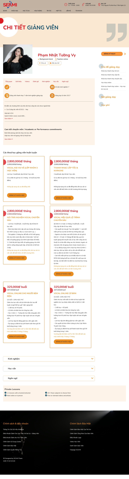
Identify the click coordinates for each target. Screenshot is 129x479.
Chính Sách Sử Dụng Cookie (12, 442)
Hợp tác (59, 11)
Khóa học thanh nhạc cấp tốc (110, 75)
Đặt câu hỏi (55, 63)
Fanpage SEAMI (75, 450)
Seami (5, 11)
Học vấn (56, 81)
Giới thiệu (18, 81)
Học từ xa (26, 11)
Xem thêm (8, 119)
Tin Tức (49, 11)
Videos (27, 81)
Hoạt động (38, 11)
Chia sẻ (43, 63)
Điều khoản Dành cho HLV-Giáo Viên (15, 438)
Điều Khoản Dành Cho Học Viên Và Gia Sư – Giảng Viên (21, 433)
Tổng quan (8, 81)
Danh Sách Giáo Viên (76, 446)
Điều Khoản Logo (75, 438)
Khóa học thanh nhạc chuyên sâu (111, 79)
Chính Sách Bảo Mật (9, 446)
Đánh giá (36, 81)
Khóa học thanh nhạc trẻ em (110, 71)
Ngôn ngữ (65, 81)
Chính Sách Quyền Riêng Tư (12, 450)
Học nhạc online (106, 83)
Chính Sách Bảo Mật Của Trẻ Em (80, 429)
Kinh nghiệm (46, 81)
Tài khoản (78, 11)
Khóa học (15, 11)
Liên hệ (68, 11)
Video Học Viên (75, 442)
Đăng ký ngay (109, 54)
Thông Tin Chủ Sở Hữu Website (13, 429)
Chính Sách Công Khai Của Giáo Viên (81, 433)
